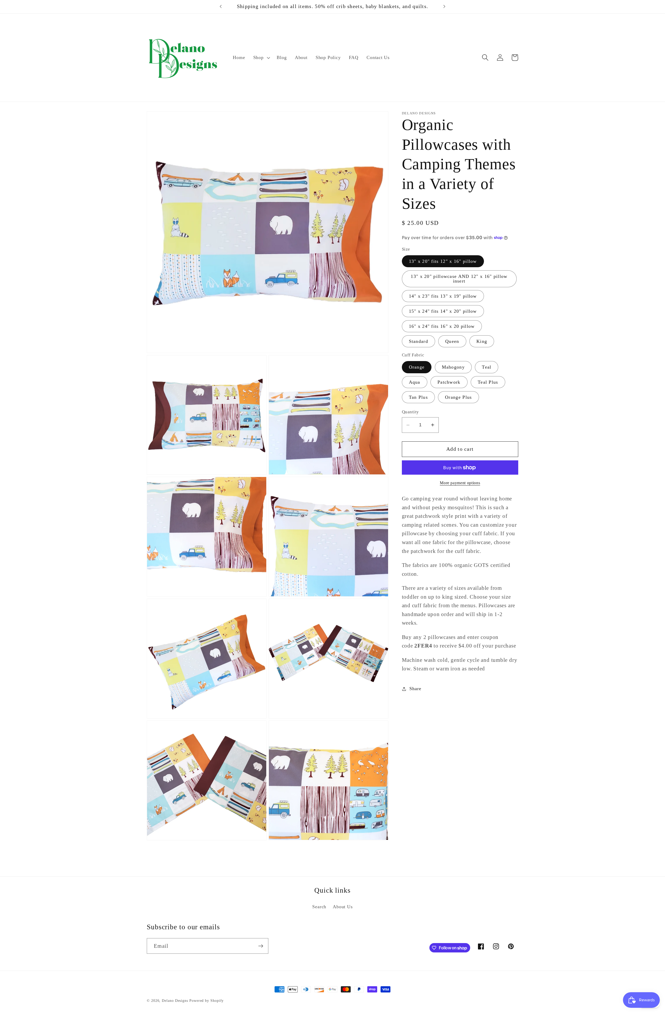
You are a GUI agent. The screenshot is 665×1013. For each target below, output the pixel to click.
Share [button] (415, 688)
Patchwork (449, 382)
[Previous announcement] (221, 6)
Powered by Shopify (206, 1000)
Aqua (414, 382)
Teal (486, 367)
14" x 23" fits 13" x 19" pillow (443, 296)
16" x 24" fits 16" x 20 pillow (442, 326)
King (481, 341)
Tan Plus (418, 397)
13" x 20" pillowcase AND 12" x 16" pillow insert (459, 279)
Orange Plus (458, 397)
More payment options (460, 483)
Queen (452, 341)
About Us (343, 906)
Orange (417, 367)
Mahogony (453, 367)
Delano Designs (175, 1000)
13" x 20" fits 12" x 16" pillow (443, 261)
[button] (261, 58)
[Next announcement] (444, 6)
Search (319, 906)
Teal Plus (488, 382)
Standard (418, 341)
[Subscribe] (260, 946)
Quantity (410, 411)
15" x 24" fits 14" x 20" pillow (443, 311)
